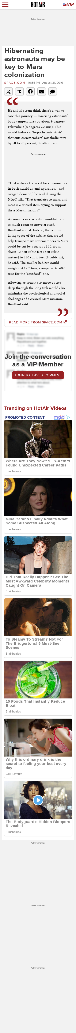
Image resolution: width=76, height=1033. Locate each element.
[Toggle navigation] (5, 4)
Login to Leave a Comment (38, 375)
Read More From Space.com (36, 322)
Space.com (15, 83)
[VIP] (68, 4)
